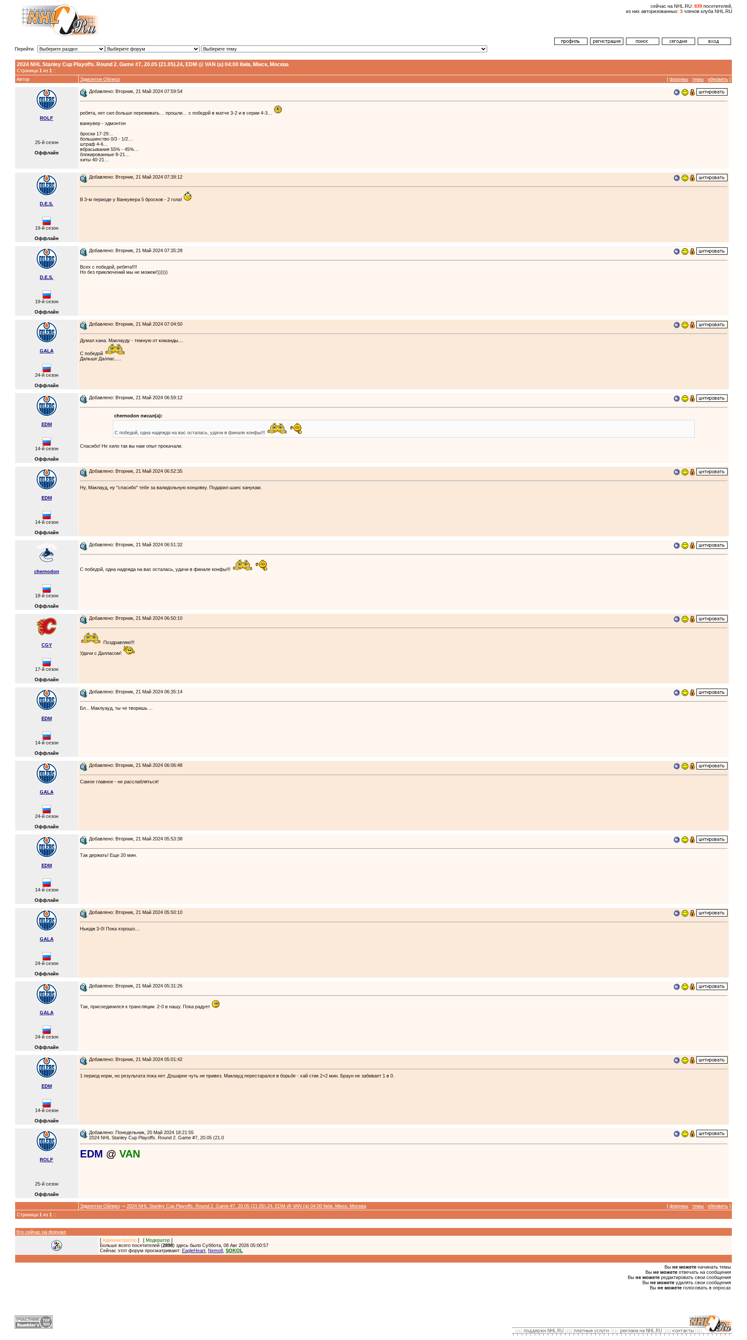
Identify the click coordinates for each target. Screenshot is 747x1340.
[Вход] (714, 43)
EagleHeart (193, 1250)
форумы (679, 79)
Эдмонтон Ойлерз (100, 79)
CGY (47, 645)
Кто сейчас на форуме (41, 1231)
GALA (47, 350)
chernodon (46, 571)
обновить (718, 79)
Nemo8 (215, 1250)
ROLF (46, 118)
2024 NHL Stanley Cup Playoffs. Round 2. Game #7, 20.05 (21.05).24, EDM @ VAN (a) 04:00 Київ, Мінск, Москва (246, 1206)
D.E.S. (46, 203)
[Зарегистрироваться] (606, 43)
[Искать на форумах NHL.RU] (642, 43)
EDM (47, 424)
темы (698, 79)
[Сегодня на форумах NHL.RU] (678, 43)
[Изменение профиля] (570, 43)
